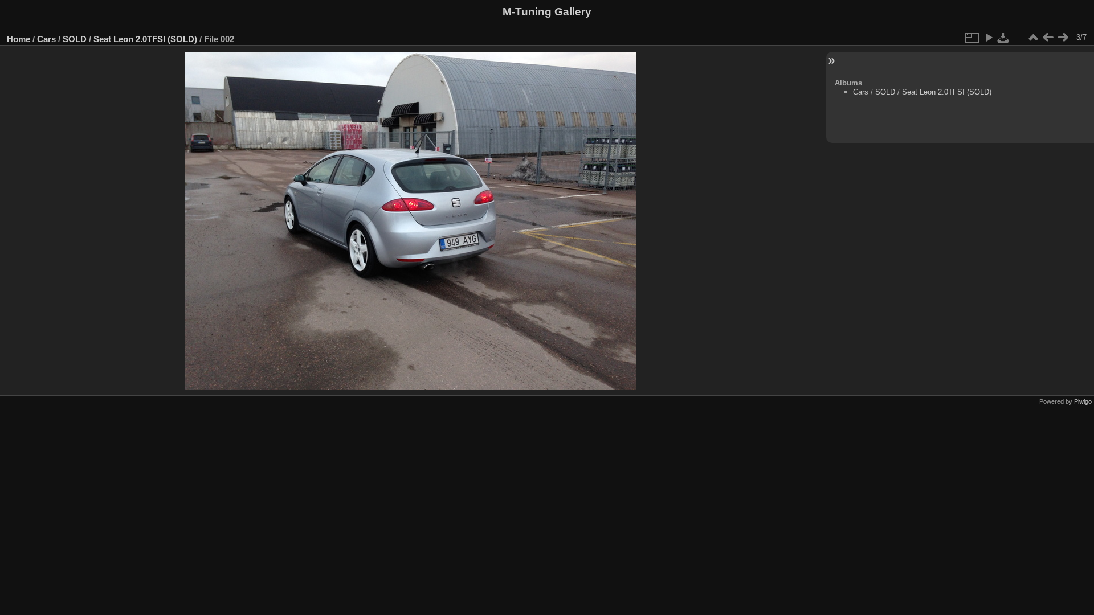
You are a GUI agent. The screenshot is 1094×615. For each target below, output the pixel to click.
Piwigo (1083, 401)
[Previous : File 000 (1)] (1047, 37)
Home (18, 39)
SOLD (75, 39)
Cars (46, 39)
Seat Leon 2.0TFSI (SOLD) (145, 39)
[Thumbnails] (1033, 37)
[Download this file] (1003, 37)
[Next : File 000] (1062, 37)
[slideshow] (988, 37)
